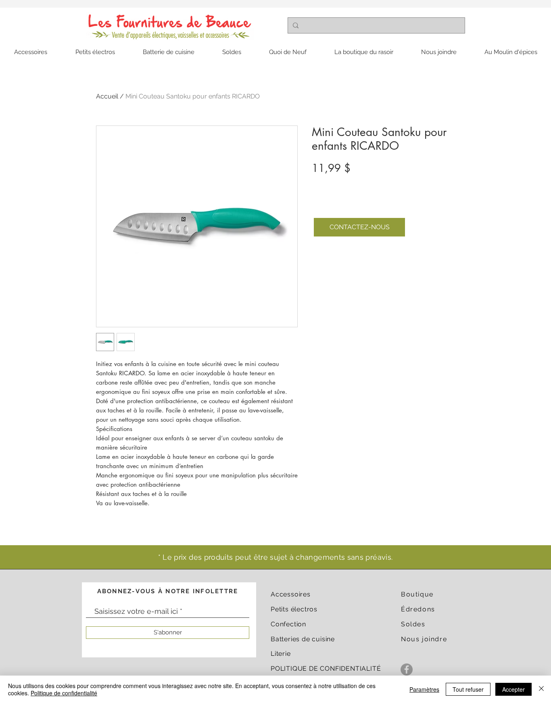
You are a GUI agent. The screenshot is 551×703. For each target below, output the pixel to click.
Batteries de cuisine (303, 639)
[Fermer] (541, 689)
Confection (288, 624)
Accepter (513, 689)
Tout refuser (468, 689)
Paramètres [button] (424, 689)
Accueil (107, 96)
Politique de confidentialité (64, 693)
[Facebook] (407, 669)
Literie (281, 653)
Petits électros (294, 609)
